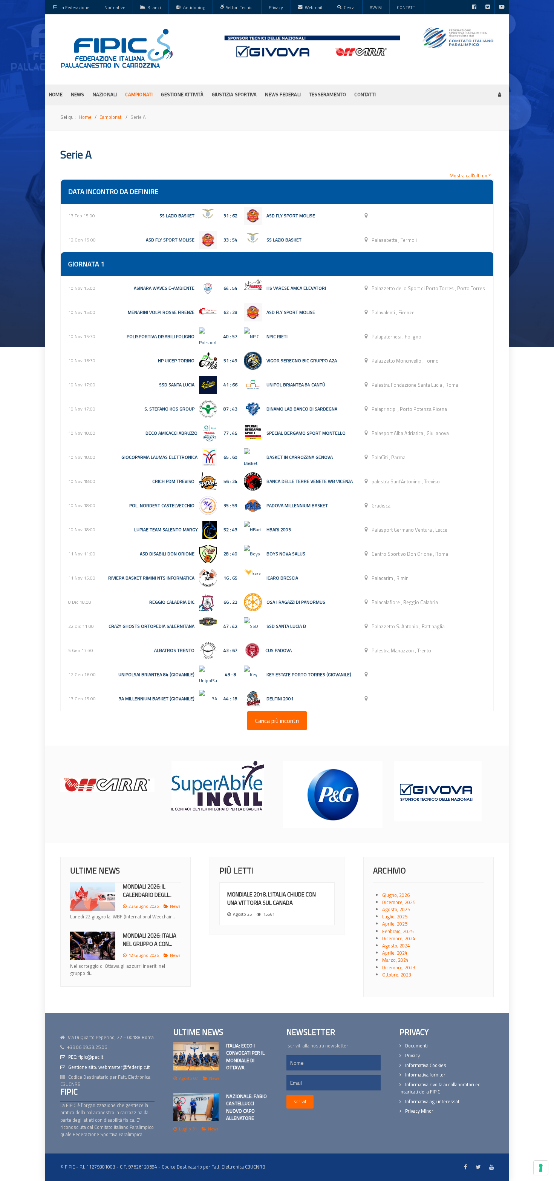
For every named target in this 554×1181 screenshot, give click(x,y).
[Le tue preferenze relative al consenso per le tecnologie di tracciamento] (541, 1168)
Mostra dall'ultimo (468, 175)
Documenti (416, 1045)
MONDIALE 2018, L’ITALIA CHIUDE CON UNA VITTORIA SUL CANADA (271, 898)
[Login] (499, 94)
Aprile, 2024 (394, 952)
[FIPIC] (116, 48)
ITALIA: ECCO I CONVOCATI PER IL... (146, 890)
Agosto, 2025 (396, 909)
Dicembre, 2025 (398, 902)
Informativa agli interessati (433, 1101)
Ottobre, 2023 (396, 974)
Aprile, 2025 (394, 923)
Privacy (412, 1055)
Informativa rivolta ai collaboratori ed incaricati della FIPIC (440, 1088)
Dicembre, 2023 (398, 967)
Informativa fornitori (426, 1074)
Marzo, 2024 (395, 960)
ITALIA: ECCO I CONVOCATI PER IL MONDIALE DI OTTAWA (245, 1056)
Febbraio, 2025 (397, 931)
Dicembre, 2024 (398, 938)
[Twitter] (488, 7)
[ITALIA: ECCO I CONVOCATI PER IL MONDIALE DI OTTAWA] (196, 1056)
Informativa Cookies (425, 1065)
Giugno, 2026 (396, 895)
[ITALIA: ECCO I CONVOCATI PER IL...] (92, 897)
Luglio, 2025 (394, 916)
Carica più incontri (277, 720)
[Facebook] (474, 7)
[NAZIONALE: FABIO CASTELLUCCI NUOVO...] (92, 953)
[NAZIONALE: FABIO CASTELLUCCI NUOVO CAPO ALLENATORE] (196, 1107)
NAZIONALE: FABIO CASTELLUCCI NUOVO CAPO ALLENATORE (246, 1107)
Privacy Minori (420, 1111)
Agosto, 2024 (396, 945)
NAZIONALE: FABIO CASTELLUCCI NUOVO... (150, 947)
